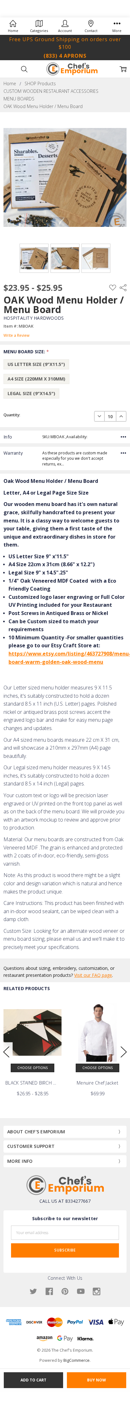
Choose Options (32, 1068)
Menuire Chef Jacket (97, 1083)
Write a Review (16, 335)
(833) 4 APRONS (65, 55)
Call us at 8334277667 (65, 1201)
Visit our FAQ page (93, 975)
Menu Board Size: (26, 352)
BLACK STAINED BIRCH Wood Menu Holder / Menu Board (32, 1083)
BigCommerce (76, 1360)
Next (123, 1052)
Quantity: (11, 415)
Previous (6, 1052)
